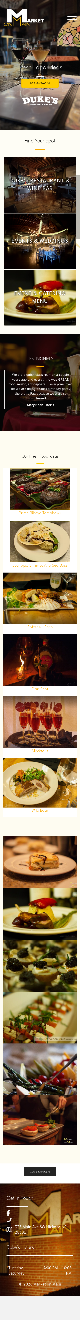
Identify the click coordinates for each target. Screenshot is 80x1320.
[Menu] (72, 18)
